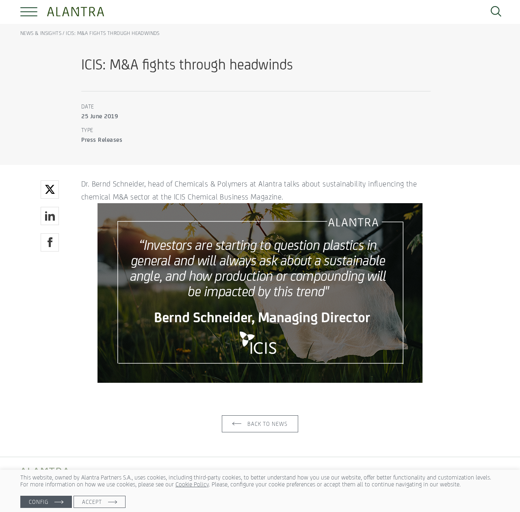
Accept (92, 502)
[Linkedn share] (50, 216)
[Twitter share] (50, 189)
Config (38, 502)
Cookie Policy (192, 484)
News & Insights (41, 33)
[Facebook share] (50, 242)
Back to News (267, 424)
